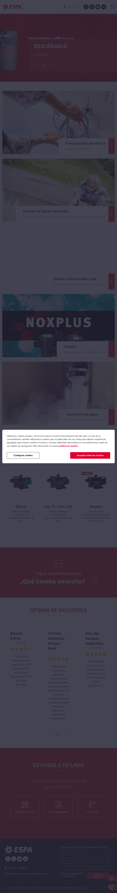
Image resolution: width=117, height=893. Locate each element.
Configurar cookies (23, 455)
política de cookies (68, 446)
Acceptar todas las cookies (90, 455)
